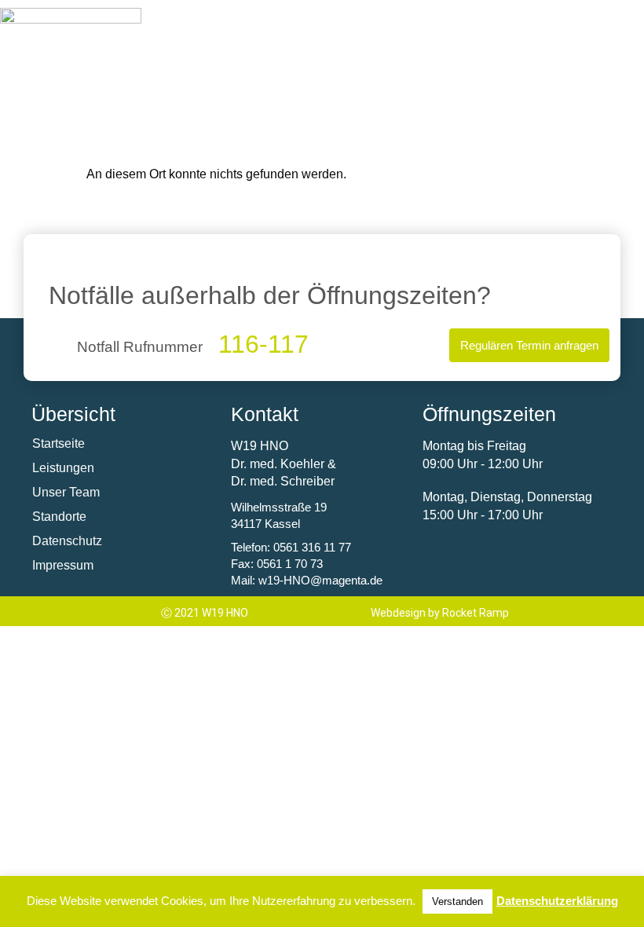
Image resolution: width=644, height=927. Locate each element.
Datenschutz (67, 541)
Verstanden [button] (457, 901)
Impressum (62, 565)
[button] (544, 21)
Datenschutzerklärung (557, 900)
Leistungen (63, 467)
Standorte (59, 516)
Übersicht (73, 414)
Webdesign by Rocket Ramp (440, 612)
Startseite (58, 443)
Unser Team (66, 492)
